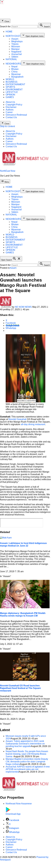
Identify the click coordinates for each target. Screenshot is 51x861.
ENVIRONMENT (14, 89)
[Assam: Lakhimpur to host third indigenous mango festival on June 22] (6, 537)
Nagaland (16, 51)
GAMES (10, 97)
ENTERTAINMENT (15, 84)
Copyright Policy (14, 104)
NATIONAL (11, 59)
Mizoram (15, 46)
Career (9, 112)
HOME (9, 31)
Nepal (14, 66)
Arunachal (16, 54)
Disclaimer (11, 107)
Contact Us (11, 117)
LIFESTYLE (12, 92)
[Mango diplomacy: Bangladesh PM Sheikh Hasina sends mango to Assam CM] (25, 607)
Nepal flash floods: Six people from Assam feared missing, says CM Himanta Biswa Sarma (27, 754)
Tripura (14, 44)
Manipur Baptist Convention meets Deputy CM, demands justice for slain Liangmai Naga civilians (27, 761)
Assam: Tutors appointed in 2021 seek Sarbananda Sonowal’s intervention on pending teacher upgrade (25, 743)
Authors (9, 109)
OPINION (10, 94)
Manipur (15, 49)
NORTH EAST (13, 36)
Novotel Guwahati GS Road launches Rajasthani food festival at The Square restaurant (20, 688)
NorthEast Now (7, 171)
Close (6, 21)
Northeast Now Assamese (19, 803)
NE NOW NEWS (23, 307)
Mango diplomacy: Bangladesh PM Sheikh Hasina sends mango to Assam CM (22, 614)
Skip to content (7, 126)
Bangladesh (17, 77)
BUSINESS (11, 82)
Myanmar (16, 74)
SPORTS (10, 87)
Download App (13, 814)
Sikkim (14, 57)
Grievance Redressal (16, 115)
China (14, 71)
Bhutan (15, 69)
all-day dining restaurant (33, 424)
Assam (14, 39)
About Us (10, 102)
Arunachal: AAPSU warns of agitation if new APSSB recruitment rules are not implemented (28, 769)
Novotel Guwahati (17, 419)
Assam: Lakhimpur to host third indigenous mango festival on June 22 (23, 544)
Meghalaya (17, 41)
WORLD (10, 79)
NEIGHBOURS (13, 63)
